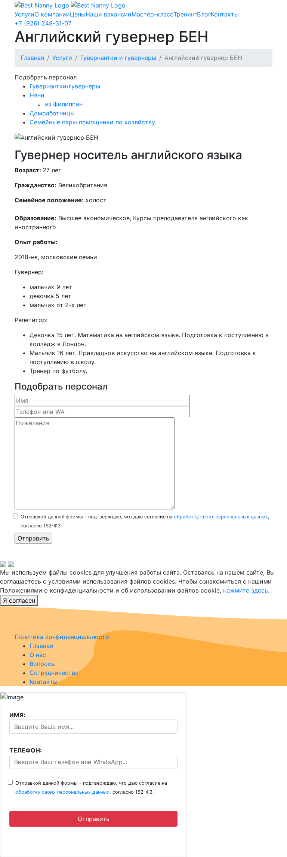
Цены (78, 14)
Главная (32, 57)
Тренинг (185, 14)
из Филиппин (63, 104)
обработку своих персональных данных (221, 517)
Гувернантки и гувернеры (118, 57)
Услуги (24, 14)
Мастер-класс (152, 14)
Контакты (225, 14)
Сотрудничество (54, 672)
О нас (38, 654)
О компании (52, 14)
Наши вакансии (109, 14)
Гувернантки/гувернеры (65, 86)
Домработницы (52, 113)
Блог (204, 14)
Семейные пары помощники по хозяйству (92, 122)
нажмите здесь (245, 590)
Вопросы (43, 663)
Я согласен (19, 600)
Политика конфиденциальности (62, 637)
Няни (37, 95)
